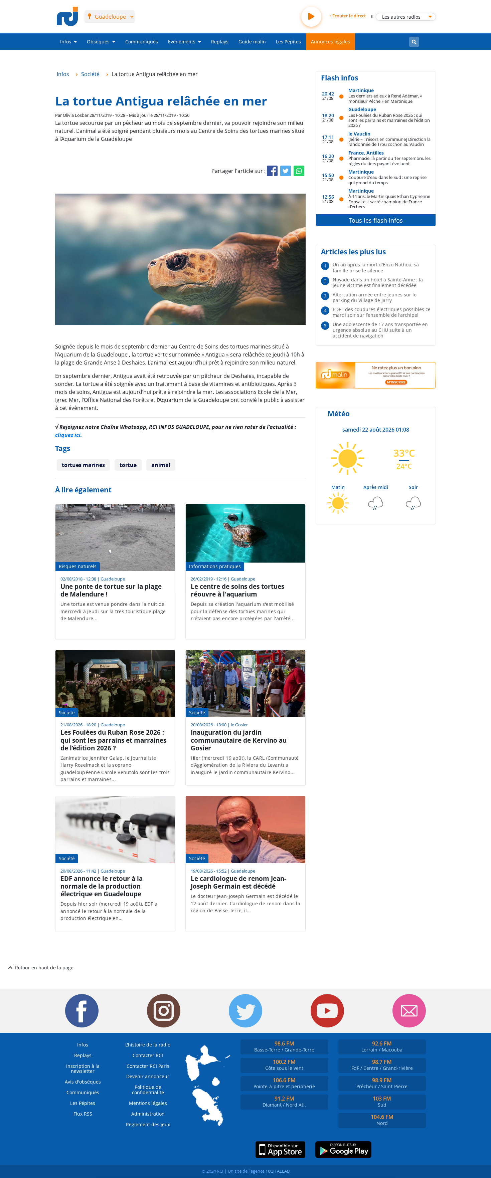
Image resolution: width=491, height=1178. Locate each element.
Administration (148, 1114)
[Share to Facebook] (272, 171)
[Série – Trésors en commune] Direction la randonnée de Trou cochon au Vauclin (389, 141)
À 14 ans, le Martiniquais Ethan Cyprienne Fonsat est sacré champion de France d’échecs (389, 201)
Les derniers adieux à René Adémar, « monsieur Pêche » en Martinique (385, 98)
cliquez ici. (68, 435)
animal (160, 465)
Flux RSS (82, 1114)
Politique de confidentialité (148, 1090)
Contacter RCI (148, 1055)
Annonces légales (330, 41)
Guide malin (252, 41)
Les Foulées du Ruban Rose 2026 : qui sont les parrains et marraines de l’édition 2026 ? (389, 120)
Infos (65, 41)
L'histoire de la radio (147, 1044)
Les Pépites (288, 41)
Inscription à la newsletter (83, 1069)
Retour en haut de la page (44, 967)
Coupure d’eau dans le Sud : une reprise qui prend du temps (387, 179)
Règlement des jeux (148, 1124)
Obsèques (98, 41)
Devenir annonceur (147, 1076)
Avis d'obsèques (83, 1082)
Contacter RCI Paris (148, 1066)
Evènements (181, 41)
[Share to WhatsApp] (299, 171)
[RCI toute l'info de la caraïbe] (67, 16)
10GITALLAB (278, 1171)
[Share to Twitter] (285, 171)
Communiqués (141, 41)
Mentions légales (148, 1103)
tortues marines (83, 465)
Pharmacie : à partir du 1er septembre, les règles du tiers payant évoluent (389, 160)
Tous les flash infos (376, 220)
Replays (219, 41)
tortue (128, 465)
